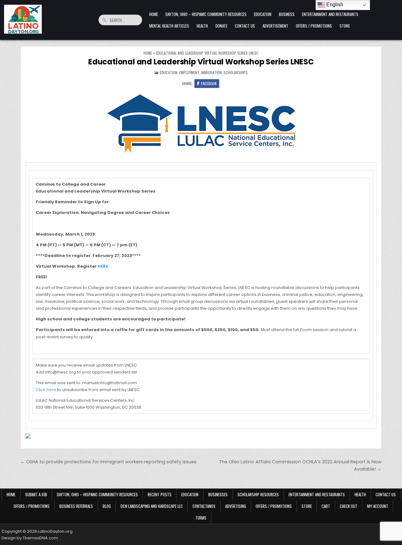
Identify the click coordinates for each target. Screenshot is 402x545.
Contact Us (245, 26)
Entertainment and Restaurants (330, 14)
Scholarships (236, 72)
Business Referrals (76, 506)
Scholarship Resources (258, 494)
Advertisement (275, 26)
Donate (221, 26)
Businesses (218, 494)
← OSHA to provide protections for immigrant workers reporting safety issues (108, 462)
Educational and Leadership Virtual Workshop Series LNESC (201, 62)
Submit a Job (36, 494)
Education (262, 14)
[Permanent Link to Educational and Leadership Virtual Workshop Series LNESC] (201, 122)
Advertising (235, 506)
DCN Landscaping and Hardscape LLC (152, 506)
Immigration (211, 72)
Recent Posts (159, 494)
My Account (377, 506)
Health (202, 26)
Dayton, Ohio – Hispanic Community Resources (206, 14)
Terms (200, 518)
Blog (107, 506)
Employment (189, 72)
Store (345, 26)
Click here (46, 390)
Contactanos (204, 506)
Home (153, 14)
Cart (326, 506)
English (334, 4)
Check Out (348, 506)
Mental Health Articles (169, 26)
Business (287, 14)
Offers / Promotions (314, 26)
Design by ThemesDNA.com (30, 538)
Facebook (209, 83)
